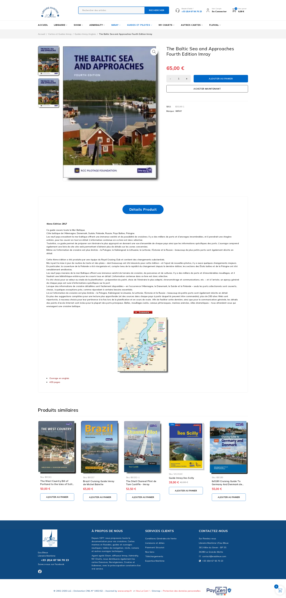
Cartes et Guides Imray (60, 34)
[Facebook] (40, 571)
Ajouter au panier (221, 78)
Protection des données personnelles (181, 591)
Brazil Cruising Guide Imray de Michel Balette (98, 483)
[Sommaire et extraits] (143, 312)
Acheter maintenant (207, 88)
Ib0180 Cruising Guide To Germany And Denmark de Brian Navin (227, 484)
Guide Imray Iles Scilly (181, 478)
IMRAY (179, 111)
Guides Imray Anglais (85, 34)
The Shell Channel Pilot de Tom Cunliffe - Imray (141, 483)
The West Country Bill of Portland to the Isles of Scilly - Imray (57, 484)
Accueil (41, 34)
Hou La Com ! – (144, 591)
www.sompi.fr (125, 591)
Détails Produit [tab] (143, 209)
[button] (154, 51)
